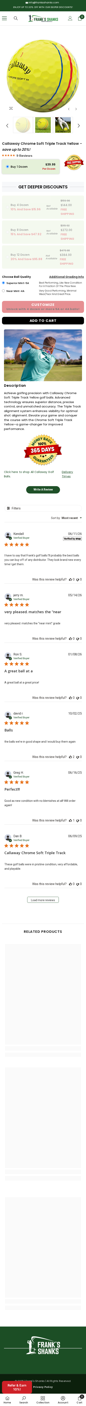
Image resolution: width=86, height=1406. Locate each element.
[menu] (4, 18)
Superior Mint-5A (17, 283)
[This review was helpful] (70, 757)
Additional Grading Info (66, 277)
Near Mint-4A (15, 291)
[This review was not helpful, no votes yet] (77, 579)
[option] (43, 76)
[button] (68, 109)
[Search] (15, 18)
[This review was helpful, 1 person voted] (70, 820)
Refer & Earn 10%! (17, 1387)
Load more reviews (43, 900)
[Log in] (70, 18)
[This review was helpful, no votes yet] (70, 579)
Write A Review (43, 489)
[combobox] (66, 518)
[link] (43, 1048)
